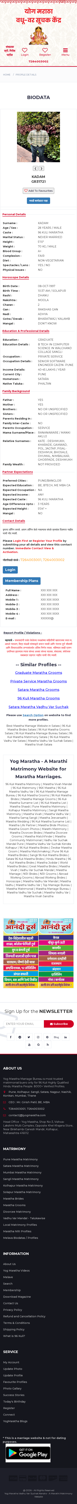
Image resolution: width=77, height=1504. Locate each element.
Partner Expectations (17, 472)
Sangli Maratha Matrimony (21, 1179)
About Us (9, 1264)
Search (8, 1283)
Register (9, 1408)
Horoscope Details (15, 277)
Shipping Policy (13, 1329)
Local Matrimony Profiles (20, 1224)
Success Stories (13, 1395)
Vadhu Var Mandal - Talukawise (24, 1218)
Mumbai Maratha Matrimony (22, 1172)
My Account (11, 1362)
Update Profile (13, 1375)
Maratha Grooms (14, 1205)
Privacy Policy (12, 1310)
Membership (12, 1290)
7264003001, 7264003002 (26, 1108)
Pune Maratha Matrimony (20, 1159)
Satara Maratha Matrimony (21, 1166)
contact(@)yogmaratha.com (27, 1115)
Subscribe (60, 1024)
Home (6, 74)
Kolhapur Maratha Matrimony (23, 1185)
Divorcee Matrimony (17, 1211)
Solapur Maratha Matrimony (22, 1192)
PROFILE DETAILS (26, 74)
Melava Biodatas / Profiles (20, 1238)
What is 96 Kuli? (14, 1336)
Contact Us (10, 1303)
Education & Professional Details (25, 331)
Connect (9, 1414)
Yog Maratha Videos (16, 1270)
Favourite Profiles (15, 1382)
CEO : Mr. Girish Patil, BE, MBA (29, 1102)
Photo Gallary (12, 1388)
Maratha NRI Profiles (17, 1231)
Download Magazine (17, 1296)
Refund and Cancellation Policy (24, 1316)
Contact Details (13, 521)
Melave (8, 1277)
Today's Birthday (14, 1401)
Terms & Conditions (16, 1323)
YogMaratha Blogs (15, 1421)
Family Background (16, 391)
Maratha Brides (13, 1198)
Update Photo (12, 1369)
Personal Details (14, 214)
